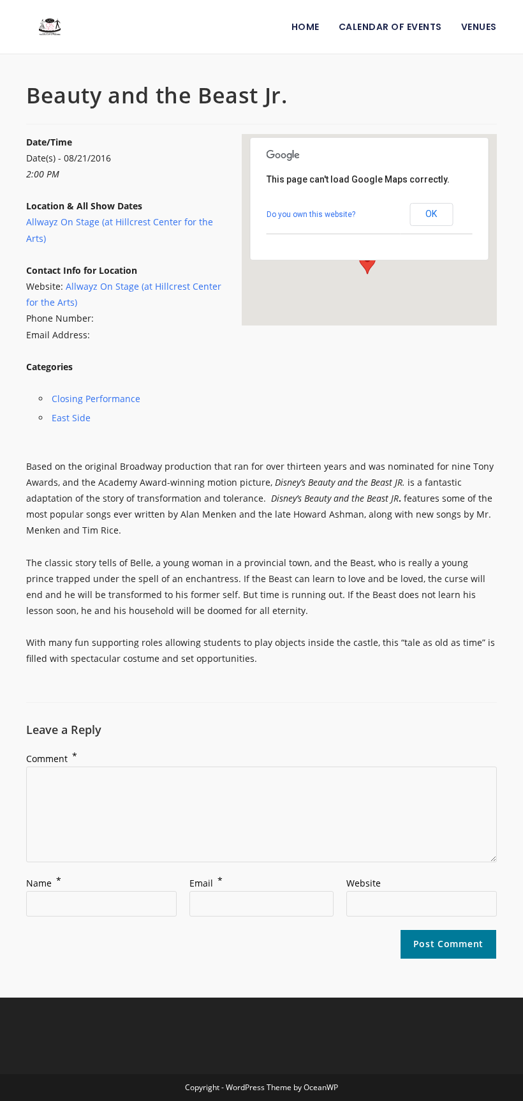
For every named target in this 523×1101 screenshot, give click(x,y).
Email (206, 883)
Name (43, 883)
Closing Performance (96, 399)
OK (431, 214)
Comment (51, 759)
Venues (479, 26)
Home (305, 26)
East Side (71, 418)
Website (363, 883)
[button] (367, 262)
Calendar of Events (390, 26)
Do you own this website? (311, 214)
